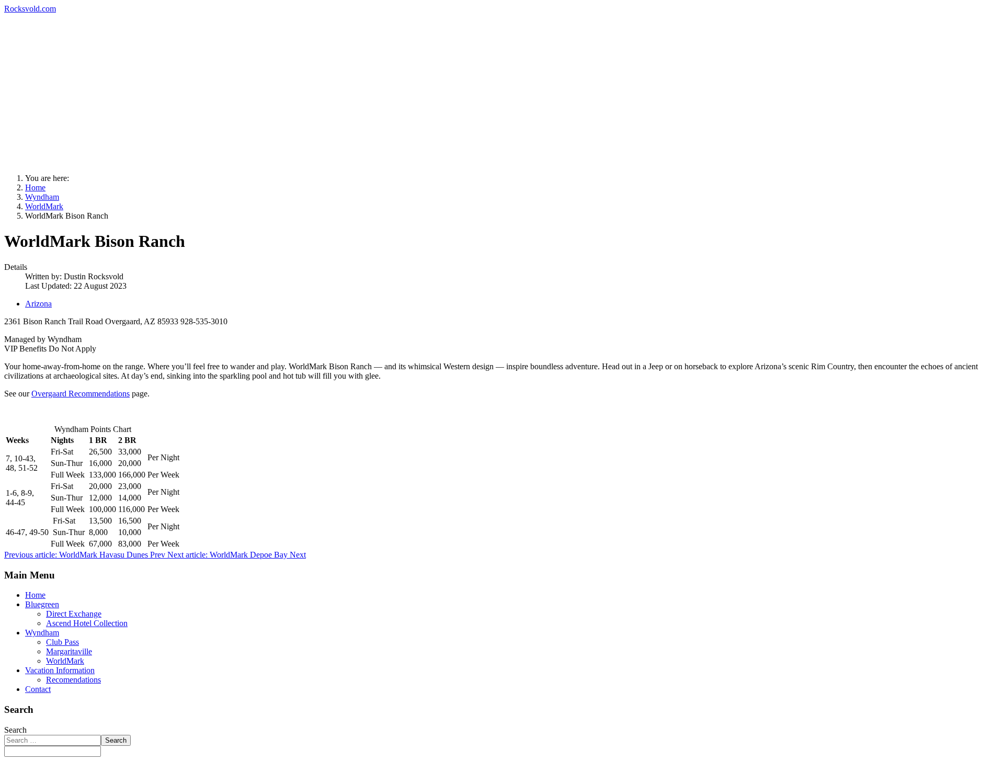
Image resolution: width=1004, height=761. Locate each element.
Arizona (38, 303)
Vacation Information (60, 670)
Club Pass (62, 642)
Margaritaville (69, 651)
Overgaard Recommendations (80, 393)
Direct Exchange (73, 613)
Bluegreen (42, 604)
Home (35, 594)
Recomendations (73, 679)
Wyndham (42, 632)
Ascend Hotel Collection (87, 623)
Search (15, 729)
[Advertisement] (502, 92)
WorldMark (65, 660)
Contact (38, 689)
